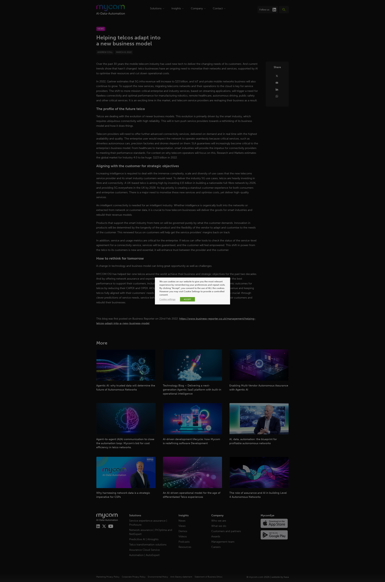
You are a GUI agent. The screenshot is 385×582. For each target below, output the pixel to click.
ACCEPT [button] (187, 299)
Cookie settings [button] (167, 299)
